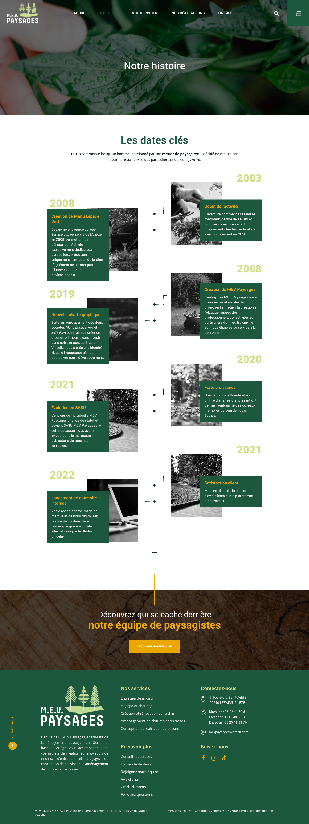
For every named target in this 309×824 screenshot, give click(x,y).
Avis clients (130, 779)
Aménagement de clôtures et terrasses (153, 720)
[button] (154, 646)
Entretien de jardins (137, 698)
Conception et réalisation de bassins (150, 728)
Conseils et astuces (136, 756)
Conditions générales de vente (216, 811)
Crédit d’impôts (133, 786)
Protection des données (257, 811)
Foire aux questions (137, 794)
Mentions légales (179, 811)
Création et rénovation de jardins (147, 713)
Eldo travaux (214, 500)
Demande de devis (136, 764)
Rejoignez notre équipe (140, 771)
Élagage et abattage (137, 705)
